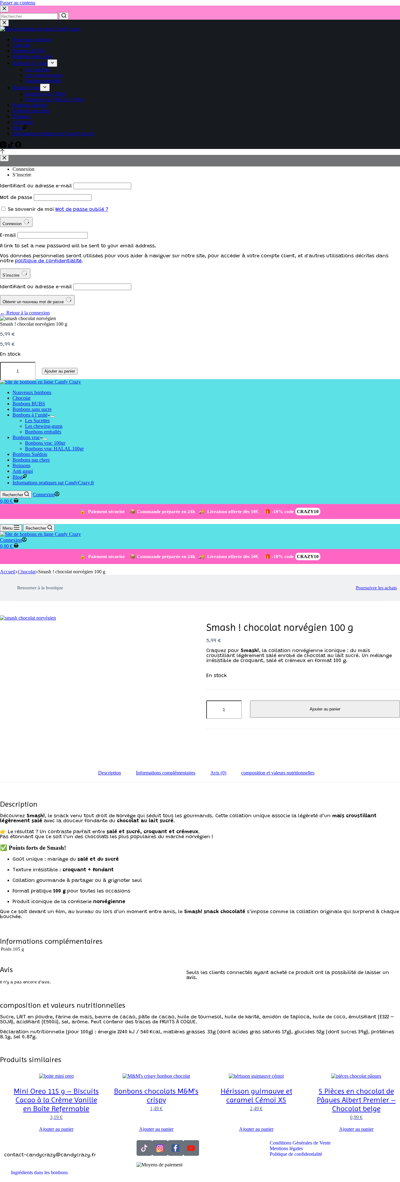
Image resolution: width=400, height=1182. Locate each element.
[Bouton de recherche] (64, 16)
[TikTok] (11, 146)
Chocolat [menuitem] (21, 45)
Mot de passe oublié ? (81, 209)
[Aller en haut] (2, 152)
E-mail (8, 235)
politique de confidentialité (48, 261)
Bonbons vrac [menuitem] (26, 87)
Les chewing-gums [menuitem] (43, 75)
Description (109, 772)
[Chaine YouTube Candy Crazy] (191, 1148)
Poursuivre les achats (376, 587)
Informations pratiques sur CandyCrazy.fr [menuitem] (53, 133)
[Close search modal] (4, 9)
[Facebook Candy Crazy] (175, 1148)
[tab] (109, 773)
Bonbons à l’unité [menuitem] (30, 63)
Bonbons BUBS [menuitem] (28, 50)
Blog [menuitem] (17, 128)
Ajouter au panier (59, 371)
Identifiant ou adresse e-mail (36, 186)
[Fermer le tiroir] (4, 23)
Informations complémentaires (165, 772)
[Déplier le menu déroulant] (52, 63)
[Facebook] (18, 146)
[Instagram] (4, 146)
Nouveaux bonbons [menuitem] (31, 39)
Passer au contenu (17, 2)
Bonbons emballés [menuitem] (43, 80)
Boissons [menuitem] (21, 116)
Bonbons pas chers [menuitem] (31, 110)
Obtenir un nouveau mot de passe (33, 301)
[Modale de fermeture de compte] (4, 158)
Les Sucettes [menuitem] (37, 69)
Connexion (23, 169)
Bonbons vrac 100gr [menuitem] (45, 93)
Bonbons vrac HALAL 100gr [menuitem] (54, 99)
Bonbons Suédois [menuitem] (29, 105)
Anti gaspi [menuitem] (22, 122)
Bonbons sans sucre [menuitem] (32, 56)
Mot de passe (16, 197)
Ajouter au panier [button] (56, 1129)
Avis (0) (218, 772)
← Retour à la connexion (25, 312)
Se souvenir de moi (31, 209)
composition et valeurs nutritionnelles (277, 772)
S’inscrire (21, 174)
